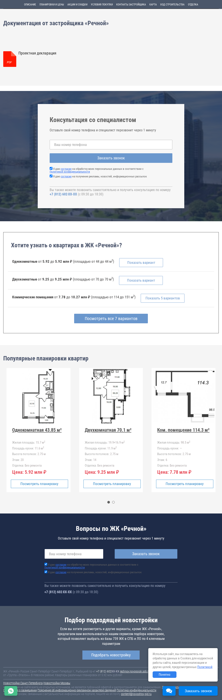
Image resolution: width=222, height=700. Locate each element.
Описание (30, 4)
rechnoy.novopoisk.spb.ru (135, 671)
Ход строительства (172, 4)
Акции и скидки (77, 4)
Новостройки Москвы (56, 683)
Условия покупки (102, 4)
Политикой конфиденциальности (70, 171)
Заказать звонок (111, 158)
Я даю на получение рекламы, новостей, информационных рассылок (100, 176)
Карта (153, 4)
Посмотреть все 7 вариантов (111, 318)
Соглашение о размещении (20, 690)
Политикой (204, 667)
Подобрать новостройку (111, 655)
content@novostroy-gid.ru (136, 694)
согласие (66, 168)
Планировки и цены (51, 4)
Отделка (193, 4)
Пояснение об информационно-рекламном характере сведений (77, 690)
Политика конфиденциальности (136, 690)
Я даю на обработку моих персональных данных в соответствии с (97, 170)
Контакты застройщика (131, 4)
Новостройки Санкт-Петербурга (23, 683)
